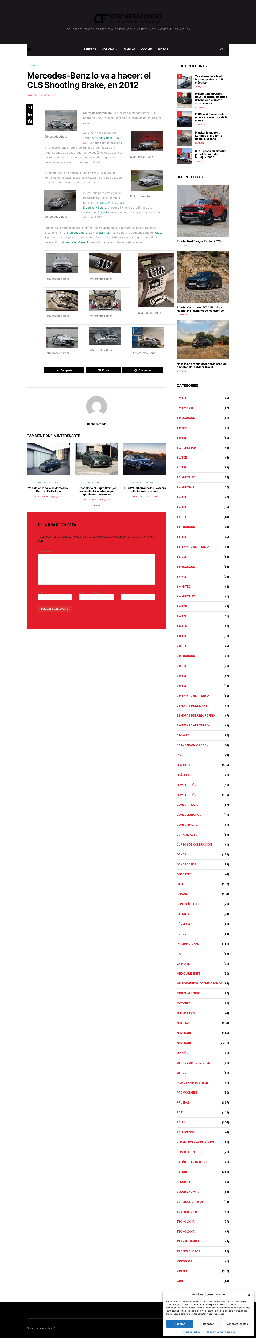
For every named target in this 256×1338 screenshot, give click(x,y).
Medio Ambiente (188, 973)
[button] (249, 1294)
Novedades (33, 65)
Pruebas (89, 49)
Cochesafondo (48, 95)
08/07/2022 (182, 371)
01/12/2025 (153, 497)
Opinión (182, 1053)
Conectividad (187, 824)
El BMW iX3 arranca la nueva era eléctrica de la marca (145, 489)
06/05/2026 (56, 497)
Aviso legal (230, 1332)
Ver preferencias (237, 1323)
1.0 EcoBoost (187, 418)
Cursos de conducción (194, 844)
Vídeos (163, 49)
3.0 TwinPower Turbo (193, 725)
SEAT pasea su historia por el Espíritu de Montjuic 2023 (210, 154)
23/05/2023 (200, 161)
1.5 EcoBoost (187, 527)
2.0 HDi (181, 666)
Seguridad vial (188, 1192)
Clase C (105, 202)
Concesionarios (189, 814)
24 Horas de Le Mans (192, 705)
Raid (180, 1112)
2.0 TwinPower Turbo (193, 695)
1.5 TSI (181, 537)
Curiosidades (187, 834)
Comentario (44, 551)
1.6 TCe (182, 606)
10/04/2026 (104, 500)
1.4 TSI (181, 507)
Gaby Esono (41, 497)
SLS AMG (105, 232)
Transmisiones (188, 1241)
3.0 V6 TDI (183, 735)
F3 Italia (183, 914)
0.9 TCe (182, 398)
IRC (179, 953)
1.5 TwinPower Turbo (193, 547)
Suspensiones (187, 1211)
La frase (183, 963)
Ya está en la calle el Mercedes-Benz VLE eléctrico (48, 489)
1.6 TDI (181, 616)
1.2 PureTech (186, 447)
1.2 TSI (181, 467)
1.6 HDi (181, 576)
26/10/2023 (200, 143)
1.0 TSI (181, 437)
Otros (181, 1072)
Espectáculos (188, 904)
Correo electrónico (91, 592)
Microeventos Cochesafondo (199, 983)
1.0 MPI (182, 427)
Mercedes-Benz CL (79, 232)
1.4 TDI (181, 497)
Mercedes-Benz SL (77, 242)
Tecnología (186, 1221)
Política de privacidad (212, 1332)
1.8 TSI (181, 636)
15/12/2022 (182, 245)
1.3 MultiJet (186, 477)
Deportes (184, 874)
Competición (186, 785)
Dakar (181, 854)
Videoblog (184, 1261)
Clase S (102, 212)
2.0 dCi (181, 646)
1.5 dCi (181, 517)
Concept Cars (187, 805)
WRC (180, 1281)
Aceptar (179, 1323)
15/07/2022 (182, 315)
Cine (180, 755)
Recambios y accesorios (195, 1142)
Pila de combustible (192, 1082)
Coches (147, 49)
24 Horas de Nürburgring (196, 715)
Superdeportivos (190, 1201)
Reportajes (186, 1152)
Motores (183, 1003)
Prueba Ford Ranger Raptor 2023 (199, 241)
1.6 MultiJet (186, 596)
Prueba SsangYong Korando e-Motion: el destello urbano (209, 135)
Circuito (183, 765)
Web (123, 593)
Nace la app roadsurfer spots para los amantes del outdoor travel (202, 365)
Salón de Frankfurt (192, 1162)
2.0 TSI (181, 685)
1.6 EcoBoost (187, 566)
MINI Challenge (188, 993)
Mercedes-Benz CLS (105, 138)
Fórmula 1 (185, 924)
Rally (181, 1122)
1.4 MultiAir (185, 487)
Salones (183, 1172)
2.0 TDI (181, 676)
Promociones (187, 1092)
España (182, 894)
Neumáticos (186, 1013)
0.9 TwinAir (185, 408)
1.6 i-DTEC (184, 586)
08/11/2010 (32, 95)
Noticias (108, 49)
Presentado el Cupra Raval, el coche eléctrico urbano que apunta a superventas (96, 491)
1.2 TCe (182, 457)
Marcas (130, 49)
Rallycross (186, 1132)
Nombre (43, 592)
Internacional (188, 943)
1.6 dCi (181, 556)
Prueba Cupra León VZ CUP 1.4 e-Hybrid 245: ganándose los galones (200, 309)
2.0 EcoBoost (187, 656)
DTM (180, 884)
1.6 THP (182, 626)
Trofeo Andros (188, 1251)
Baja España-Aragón (193, 745)
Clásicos (184, 775)
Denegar (208, 1323)
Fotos (181, 934)
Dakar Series (186, 864)
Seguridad (184, 1182)
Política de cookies (191, 1332)
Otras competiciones (193, 1063)
